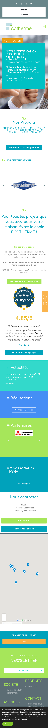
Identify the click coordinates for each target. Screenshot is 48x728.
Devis (24, 10)
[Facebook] (16, 3)
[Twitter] (31, 3)
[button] (44, 26)
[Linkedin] (26, 3)
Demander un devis (45, 301)
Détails (24, 719)
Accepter (8, 724)
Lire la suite (10, 384)
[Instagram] (21, 3)
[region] (24, 72)
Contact (24, 15)
